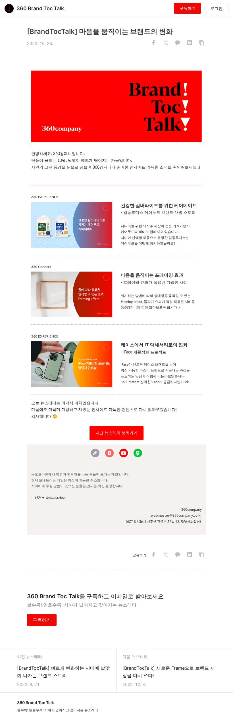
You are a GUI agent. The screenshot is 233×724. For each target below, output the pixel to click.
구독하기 (187, 8)
